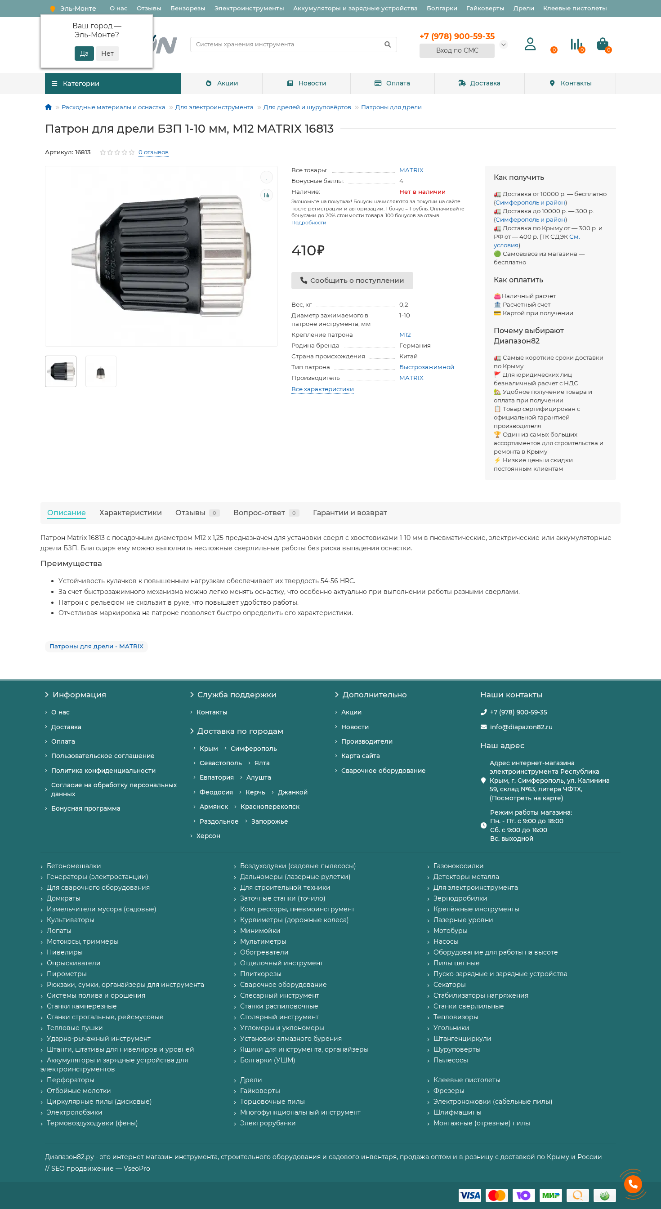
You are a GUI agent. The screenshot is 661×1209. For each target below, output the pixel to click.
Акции (227, 83)
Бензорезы (187, 8)
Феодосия (216, 792)
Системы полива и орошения (96, 995)
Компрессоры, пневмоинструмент (297, 909)
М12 (405, 334)
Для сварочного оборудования (98, 887)
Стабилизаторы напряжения (480, 995)
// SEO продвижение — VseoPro (97, 1168)
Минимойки (260, 931)
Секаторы (449, 985)
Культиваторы (70, 920)
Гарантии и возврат (350, 512)
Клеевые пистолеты (575, 8)
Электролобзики (75, 1112)
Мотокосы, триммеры (83, 941)
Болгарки (442, 8)
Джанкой (293, 792)
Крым (209, 748)
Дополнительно (375, 694)
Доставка (485, 83)
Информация (79, 694)
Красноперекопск (270, 806)
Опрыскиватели (74, 963)
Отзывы (149, 8)
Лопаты (59, 931)
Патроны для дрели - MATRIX (96, 646)
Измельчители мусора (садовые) (101, 909)
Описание (66, 512)
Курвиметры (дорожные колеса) (294, 920)
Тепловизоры (455, 1017)
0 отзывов (153, 152)
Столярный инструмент (279, 1017)
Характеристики (130, 512)
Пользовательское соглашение (103, 755)
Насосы (446, 941)
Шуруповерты (457, 1049)
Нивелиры (65, 952)
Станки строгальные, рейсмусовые (105, 1017)
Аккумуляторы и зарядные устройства (355, 8)
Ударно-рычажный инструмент (99, 1039)
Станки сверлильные (468, 1006)
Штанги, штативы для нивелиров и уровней (120, 1049)
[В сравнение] (266, 195)
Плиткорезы (260, 974)
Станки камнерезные (82, 1006)
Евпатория (217, 777)
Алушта (258, 777)
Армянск (214, 806)
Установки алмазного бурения (291, 1039)
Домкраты (63, 898)
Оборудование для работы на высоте (495, 952)
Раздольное (219, 821)
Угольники (451, 1028)
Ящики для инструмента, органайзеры (304, 1049)
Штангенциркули (462, 1039)
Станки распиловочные (279, 1006)
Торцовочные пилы (272, 1101)
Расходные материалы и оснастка (113, 107)
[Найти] (388, 44)
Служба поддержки (237, 694)
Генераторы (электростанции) (97, 877)
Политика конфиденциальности (103, 770)
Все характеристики (322, 389)
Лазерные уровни (463, 920)
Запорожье (269, 821)
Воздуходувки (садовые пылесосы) (298, 866)
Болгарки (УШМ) (267, 1060)
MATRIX (411, 170)
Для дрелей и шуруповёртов (307, 107)
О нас (119, 8)
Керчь (255, 792)
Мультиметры (263, 941)
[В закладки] (266, 177)
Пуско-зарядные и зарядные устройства (500, 974)
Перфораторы (70, 1080)
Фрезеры (448, 1091)
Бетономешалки (74, 866)
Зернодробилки (460, 898)
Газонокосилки (458, 866)
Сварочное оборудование (383, 770)
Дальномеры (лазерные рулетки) (295, 877)
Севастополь (221, 763)
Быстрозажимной (426, 366)
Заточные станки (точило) (283, 898)
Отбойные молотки (79, 1091)
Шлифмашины (457, 1112)
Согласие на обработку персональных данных (114, 789)
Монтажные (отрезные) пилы (481, 1123)
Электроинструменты (249, 8)
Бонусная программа (86, 808)
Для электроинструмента (214, 107)
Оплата (398, 83)
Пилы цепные (456, 963)
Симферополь (254, 748)
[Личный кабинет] (530, 44)
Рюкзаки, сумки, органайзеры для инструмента (125, 985)
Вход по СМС (457, 50)
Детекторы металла (466, 877)
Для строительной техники (285, 887)
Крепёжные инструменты (476, 909)
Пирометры (67, 974)
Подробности (308, 222)
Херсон (208, 835)
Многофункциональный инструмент (300, 1112)
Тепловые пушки (75, 1028)
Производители (367, 741)
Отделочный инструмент (281, 963)
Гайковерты (485, 8)
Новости (312, 83)
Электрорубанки (268, 1123)
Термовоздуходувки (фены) (92, 1123)
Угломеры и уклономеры (282, 1028)
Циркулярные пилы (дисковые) (99, 1101)
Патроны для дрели (391, 107)
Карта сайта (360, 755)
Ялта (262, 763)
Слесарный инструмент (279, 995)
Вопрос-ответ (264, 512)
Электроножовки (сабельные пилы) (493, 1101)
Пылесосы (450, 1060)
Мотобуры (450, 931)
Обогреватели (264, 952)
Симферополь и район (530, 202)
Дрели (524, 8)
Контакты (576, 83)
